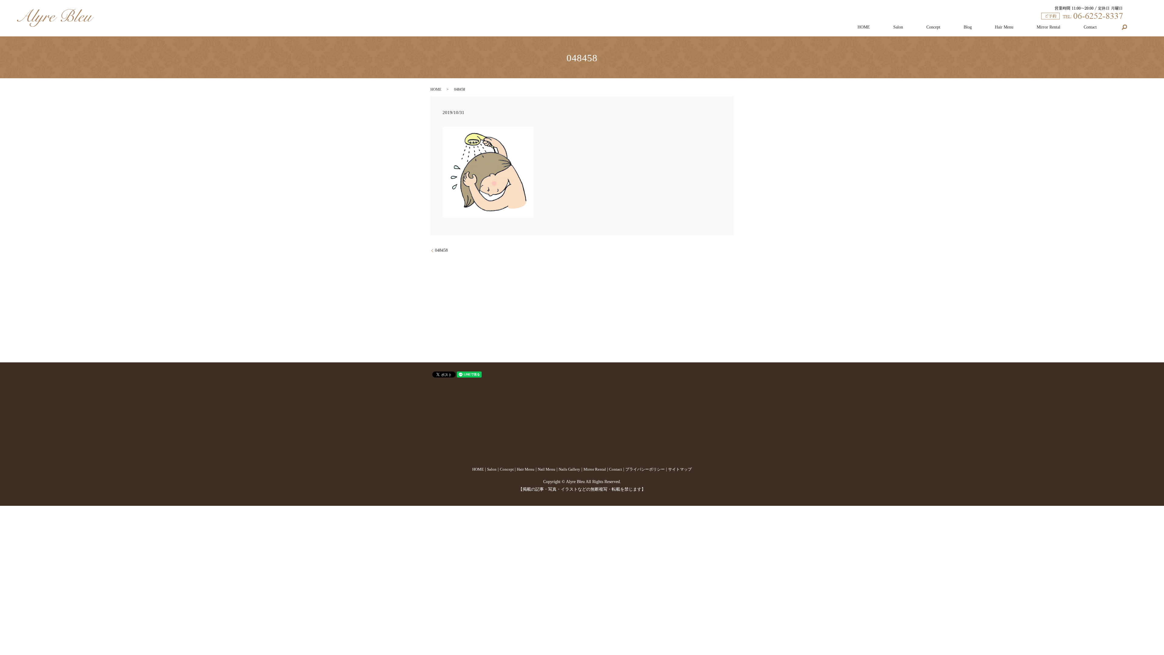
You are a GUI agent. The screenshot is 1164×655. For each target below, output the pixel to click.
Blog (968, 27)
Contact (1090, 27)
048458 (441, 250)
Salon (898, 27)
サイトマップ (680, 469)
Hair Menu (1004, 27)
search (1124, 27)
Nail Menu (546, 469)
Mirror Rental (1048, 27)
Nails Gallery (569, 469)
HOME (864, 27)
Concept (933, 27)
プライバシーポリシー (645, 469)
